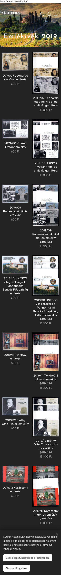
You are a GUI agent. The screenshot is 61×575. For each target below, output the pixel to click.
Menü (56, 14)
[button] (42, 14)
